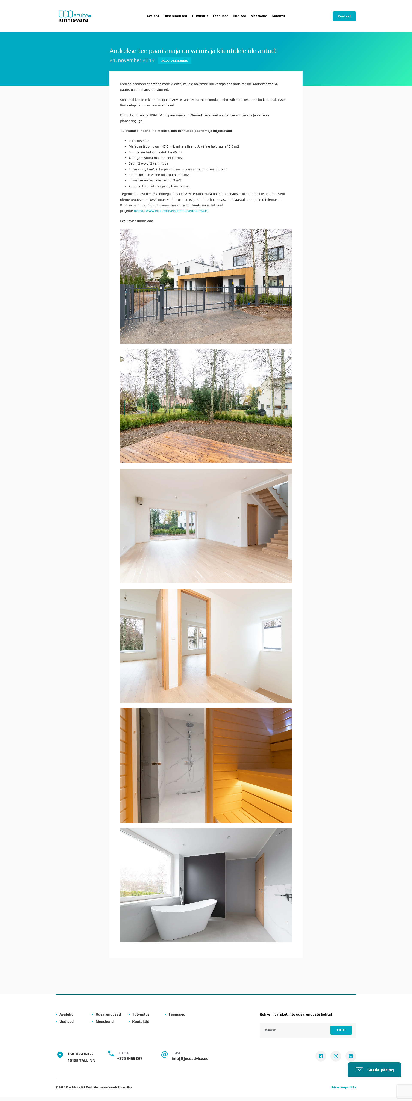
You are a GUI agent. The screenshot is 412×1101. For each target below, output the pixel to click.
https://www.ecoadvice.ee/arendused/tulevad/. (171, 211)
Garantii (278, 16)
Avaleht (153, 16)
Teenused (176, 1014)
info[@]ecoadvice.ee (190, 1058)
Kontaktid (140, 1021)
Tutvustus (199, 16)
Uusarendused (175, 16)
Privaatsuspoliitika (343, 1087)
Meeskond (259, 16)
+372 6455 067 (129, 1058)
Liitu (341, 1030)
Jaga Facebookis (174, 60)
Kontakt (344, 16)
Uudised (239, 16)
